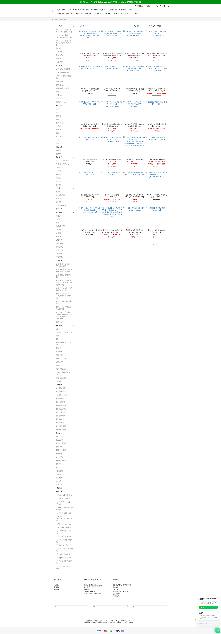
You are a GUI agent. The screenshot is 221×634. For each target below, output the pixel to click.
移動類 (58, 222)
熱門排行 (59, 48)
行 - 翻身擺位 (61, 422)
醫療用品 (88, 14)
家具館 (58, 181)
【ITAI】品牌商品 (62, 545)
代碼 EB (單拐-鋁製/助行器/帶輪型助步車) (64, 270)
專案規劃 (86, 589)
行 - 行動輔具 (61, 415)
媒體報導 (56, 588)
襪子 (57, 119)
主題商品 (126, 14)
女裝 (57, 140)
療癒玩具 (59, 257)
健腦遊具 (59, 253)
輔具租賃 (59, 322)
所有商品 (76, 10)
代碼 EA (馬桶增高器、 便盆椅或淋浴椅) (64, 265)
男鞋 (57, 112)
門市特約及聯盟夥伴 (89, 591)
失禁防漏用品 (61, 460)
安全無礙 (60, 14)
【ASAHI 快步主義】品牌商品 (64, 508)
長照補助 (79, 14)
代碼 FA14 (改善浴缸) (84, 344)
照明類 (58, 229)
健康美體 (69, 14)
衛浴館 (67, 19)
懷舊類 (58, 474)
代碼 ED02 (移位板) (84, 285)
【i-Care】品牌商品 (63, 554)
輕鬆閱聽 (113, 10)
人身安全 (59, 233)
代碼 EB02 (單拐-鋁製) (84, 271)
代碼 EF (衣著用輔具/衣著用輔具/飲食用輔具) (63, 295)
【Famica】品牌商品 (63, 536)
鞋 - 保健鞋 (60, 398)
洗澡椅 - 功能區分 (62, 164)
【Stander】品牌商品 (64, 495)
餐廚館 (58, 174)
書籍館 (58, 481)
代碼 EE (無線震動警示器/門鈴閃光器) (64, 289)
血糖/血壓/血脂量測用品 (64, 373)
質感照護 (98, 14)
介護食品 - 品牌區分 (63, 72)
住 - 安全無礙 (61, 412)
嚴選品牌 (59, 491)
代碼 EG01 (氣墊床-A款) (84, 303)
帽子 (57, 133)
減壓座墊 (59, 355)
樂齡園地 (56, 589)
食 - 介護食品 (61, 391)
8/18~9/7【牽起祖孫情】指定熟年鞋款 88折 (64, 42)
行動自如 (132, 10)
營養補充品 (60, 85)
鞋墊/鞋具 (59, 362)
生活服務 (136, 14)
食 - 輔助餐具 (61, 388)
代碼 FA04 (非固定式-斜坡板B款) (84, 330)
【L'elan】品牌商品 (63, 498)
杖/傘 (58, 191)
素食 (57, 91)
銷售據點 (85, 10)
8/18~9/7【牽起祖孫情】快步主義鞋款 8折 (64, 36)
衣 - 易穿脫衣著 (61, 395)
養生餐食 (94, 10)
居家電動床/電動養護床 (63, 343)
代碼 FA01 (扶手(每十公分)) (84, 314)
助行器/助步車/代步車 (64, 332)
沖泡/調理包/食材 (62, 88)
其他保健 (80, 261)
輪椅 (57, 335)
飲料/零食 (59, 98)
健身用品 (59, 250)
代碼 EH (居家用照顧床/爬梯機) (63, 308)
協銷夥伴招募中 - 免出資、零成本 (93, 593)
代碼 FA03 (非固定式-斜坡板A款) (84, 325)
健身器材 (80, 251)
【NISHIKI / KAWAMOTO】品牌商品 (64, 518)
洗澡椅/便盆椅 (61, 358)
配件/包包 (59, 136)
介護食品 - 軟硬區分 (63, 69)
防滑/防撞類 (60, 226)
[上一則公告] (62, 2)
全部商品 (54, 19)
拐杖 (57, 339)
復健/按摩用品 (61, 369)
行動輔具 (59, 453)
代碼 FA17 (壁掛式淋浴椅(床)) (84, 348)
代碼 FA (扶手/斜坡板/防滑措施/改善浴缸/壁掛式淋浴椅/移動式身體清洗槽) (64, 315)
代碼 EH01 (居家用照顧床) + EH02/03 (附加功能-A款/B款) (84, 309)
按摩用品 (80, 258)
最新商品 (59, 55)
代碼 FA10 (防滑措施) (84, 340)
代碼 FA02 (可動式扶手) (84, 319)
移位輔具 (59, 351)
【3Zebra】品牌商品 (63, 524)
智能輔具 (59, 209)
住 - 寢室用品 (61, 405)
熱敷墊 (58, 365)
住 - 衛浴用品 (61, 409)
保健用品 (59, 247)
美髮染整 (80, 244)
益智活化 (107, 14)
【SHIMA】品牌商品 (63, 527)
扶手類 (58, 216)
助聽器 (58, 381)
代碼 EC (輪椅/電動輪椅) (64, 276)
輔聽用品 (59, 446)
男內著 (58, 129)
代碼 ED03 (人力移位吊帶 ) (84, 289)
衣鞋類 (58, 467)
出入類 (58, 219)
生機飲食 (59, 95)
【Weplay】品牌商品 (64, 557)
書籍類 (58, 464)
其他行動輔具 (61, 205)
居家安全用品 (61, 450)
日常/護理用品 (61, 378)
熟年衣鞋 (103, 10)
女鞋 (57, 109)
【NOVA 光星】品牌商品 (64, 541)
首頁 (58, 10)
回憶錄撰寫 (60, 471)
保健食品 (59, 81)
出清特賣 (59, 62)
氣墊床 (58, 348)
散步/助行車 (60, 195)
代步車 (58, 202)
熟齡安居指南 (66, 10)
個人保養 (59, 243)
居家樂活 (122, 10)
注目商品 (59, 51)
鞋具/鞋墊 (59, 122)
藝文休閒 (117, 14)
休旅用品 (59, 484)
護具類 (79, 247)
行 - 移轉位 (60, 419)
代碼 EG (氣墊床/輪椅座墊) (64, 302)
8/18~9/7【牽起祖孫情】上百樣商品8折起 (64, 30)
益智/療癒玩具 (61, 443)
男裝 (57, 143)
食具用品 (59, 457)
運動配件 (80, 254)
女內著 (58, 126)
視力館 (58, 154)
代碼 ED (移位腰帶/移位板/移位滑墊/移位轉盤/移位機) (64, 282)
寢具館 (58, 171)
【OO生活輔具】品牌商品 (64, 567)
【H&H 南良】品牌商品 (64, 562)
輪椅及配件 (60, 198)
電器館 (58, 178)
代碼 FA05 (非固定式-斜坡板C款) (84, 336)
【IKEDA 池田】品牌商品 (64, 549)
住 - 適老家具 (61, 402)
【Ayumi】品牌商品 (63, 513)
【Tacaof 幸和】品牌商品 (63, 532)
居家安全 (59, 236)
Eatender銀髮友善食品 (63, 77)
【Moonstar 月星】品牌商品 (64, 503)
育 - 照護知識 (61, 426)
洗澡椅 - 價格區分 (62, 160)
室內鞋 (58, 116)
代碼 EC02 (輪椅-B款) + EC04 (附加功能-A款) (84, 278)
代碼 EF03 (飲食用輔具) (84, 295)
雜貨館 (58, 185)
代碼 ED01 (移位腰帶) (85, 281)
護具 (57, 329)
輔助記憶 (59, 440)
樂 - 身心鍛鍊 (61, 429)
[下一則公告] (159, 2)
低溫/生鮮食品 (61, 102)
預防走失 (59, 436)
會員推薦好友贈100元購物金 (120, 591)
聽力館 (58, 150)
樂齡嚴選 (59, 58)
